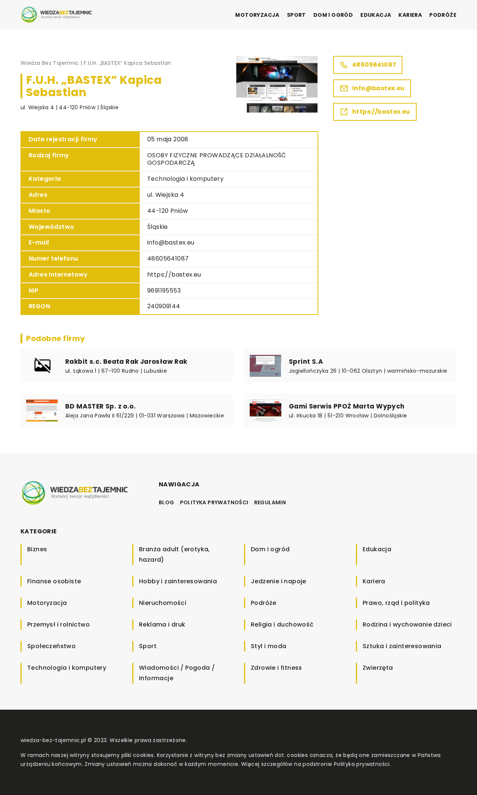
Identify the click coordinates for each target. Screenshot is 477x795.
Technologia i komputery (185, 178)
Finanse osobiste (54, 581)
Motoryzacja (257, 15)
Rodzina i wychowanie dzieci (407, 624)
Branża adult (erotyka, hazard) (174, 554)
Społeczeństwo (51, 646)
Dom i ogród (333, 15)
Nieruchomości (162, 603)
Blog (166, 502)
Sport (296, 15)
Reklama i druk (162, 624)
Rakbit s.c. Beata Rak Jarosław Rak (126, 361)
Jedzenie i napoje (278, 581)
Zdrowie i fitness (276, 667)
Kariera (410, 15)
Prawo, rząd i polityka (396, 603)
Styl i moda (268, 646)
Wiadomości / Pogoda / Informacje (177, 672)
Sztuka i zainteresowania (402, 646)
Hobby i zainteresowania (178, 581)
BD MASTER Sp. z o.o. (100, 406)
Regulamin (270, 502)
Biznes (37, 549)
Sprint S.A (306, 361)
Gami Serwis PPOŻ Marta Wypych (347, 406)
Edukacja (375, 15)
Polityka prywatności (214, 502)
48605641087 (168, 258)
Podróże (443, 15)
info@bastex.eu (171, 242)
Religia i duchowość (282, 624)
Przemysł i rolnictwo (58, 624)
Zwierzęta (378, 667)
